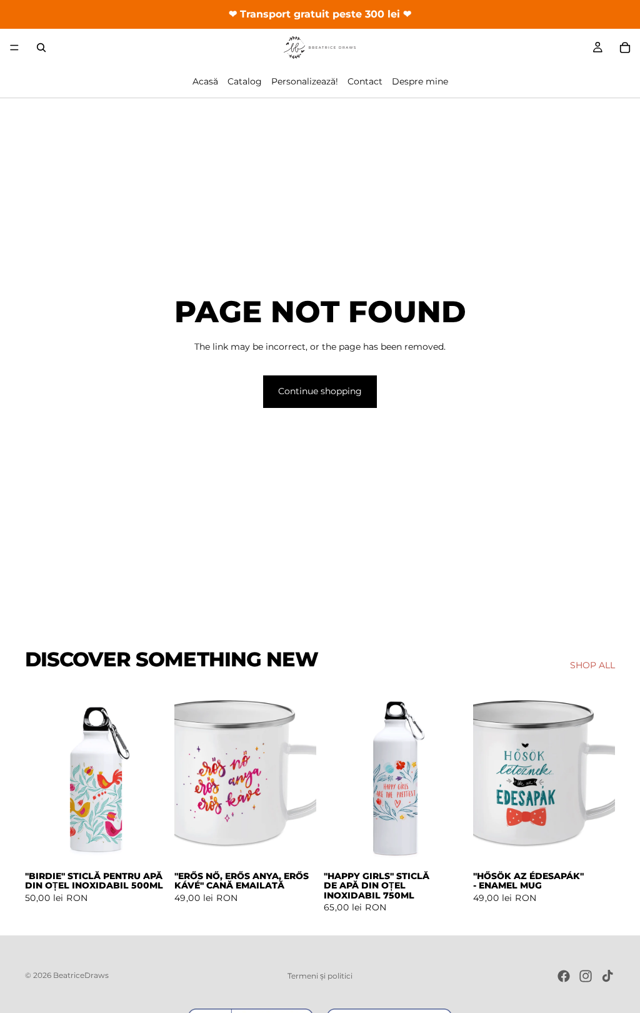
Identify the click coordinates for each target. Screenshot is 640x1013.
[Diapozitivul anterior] (38, 775)
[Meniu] (14, 47)
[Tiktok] (607, 976)
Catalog (245, 81)
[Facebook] (563, 976)
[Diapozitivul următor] (153, 775)
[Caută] (41, 47)
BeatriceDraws (81, 975)
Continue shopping (320, 391)
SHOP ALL (592, 665)
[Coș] (625, 47)
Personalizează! (304, 81)
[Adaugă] (147, 844)
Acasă (205, 81)
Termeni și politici (320, 975)
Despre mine (420, 81)
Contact (365, 81)
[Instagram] (585, 976)
